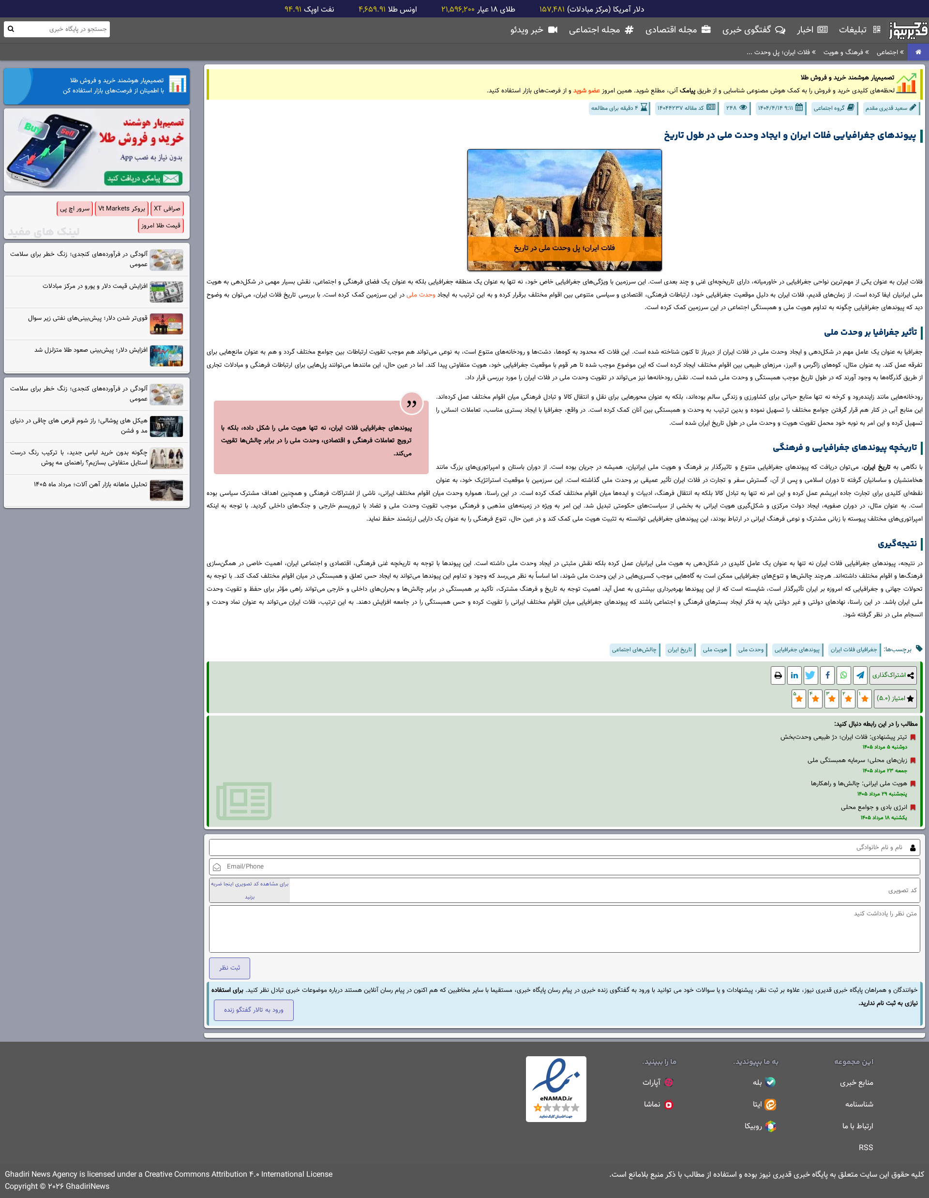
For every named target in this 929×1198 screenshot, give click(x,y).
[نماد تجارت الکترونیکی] (556, 1120)
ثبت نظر (229, 968)
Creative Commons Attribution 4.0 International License (238, 1175)
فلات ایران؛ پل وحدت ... (779, 52)
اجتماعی (888, 52)
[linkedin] (794, 675)
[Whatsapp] (844, 675)
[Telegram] (860, 675)
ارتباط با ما (857, 1127)
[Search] (10, 28)
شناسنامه (859, 1105)
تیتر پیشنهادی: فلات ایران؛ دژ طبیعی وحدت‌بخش (843, 737)
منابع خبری (856, 1083)
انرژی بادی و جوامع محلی (874, 807)
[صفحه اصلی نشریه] (918, 52)
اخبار (806, 30)
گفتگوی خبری (748, 30)
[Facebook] (827, 675)
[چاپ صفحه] (778, 675)
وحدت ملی (420, 295)
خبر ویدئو (528, 30)
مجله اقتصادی (672, 30)
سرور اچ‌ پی (75, 209)
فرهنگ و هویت (844, 52)
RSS (866, 1148)
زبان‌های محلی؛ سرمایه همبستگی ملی (857, 760)
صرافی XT (167, 209)
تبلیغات (854, 30)
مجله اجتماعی (595, 30)
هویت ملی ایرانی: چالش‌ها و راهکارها (859, 784)
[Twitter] (811, 675)
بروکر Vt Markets (121, 209)
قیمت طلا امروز (160, 226)
